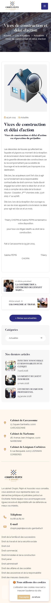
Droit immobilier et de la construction (18, 555)
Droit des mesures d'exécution (15, 577)
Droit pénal (6, 559)
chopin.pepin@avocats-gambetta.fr (26, 528)
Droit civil (5, 546)
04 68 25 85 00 (17, 519)
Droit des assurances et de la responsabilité (21, 573)
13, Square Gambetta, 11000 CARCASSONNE (23, 426)
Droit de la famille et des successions (18, 537)
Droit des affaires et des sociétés (16, 568)
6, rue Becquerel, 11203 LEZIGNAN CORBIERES (26, 453)
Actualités (13, 338)
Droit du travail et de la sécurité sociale (19, 541)
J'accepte (24, 597)
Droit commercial (9, 550)
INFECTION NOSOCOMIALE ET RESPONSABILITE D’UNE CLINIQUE (30, 364)
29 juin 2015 (11, 117)
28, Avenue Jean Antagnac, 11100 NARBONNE (25, 439)
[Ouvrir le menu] (44, 6)
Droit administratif (9, 564)
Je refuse (36, 597)
